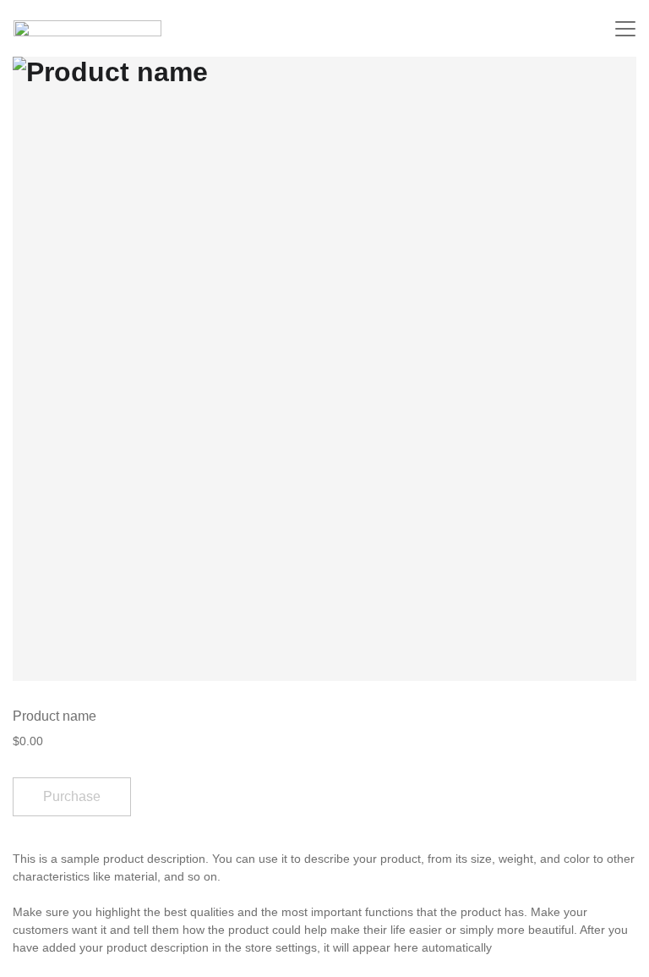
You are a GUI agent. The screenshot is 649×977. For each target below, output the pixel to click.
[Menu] (625, 28)
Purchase (72, 796)
